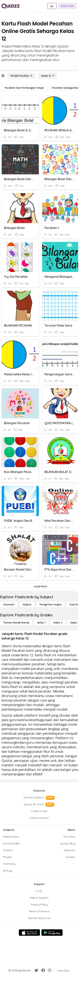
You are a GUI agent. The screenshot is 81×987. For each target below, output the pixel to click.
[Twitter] (36, 970)
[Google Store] (52, 932)
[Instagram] (49, 970)
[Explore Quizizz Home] (11, 6)
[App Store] (29, 932)
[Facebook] (43, 970)
